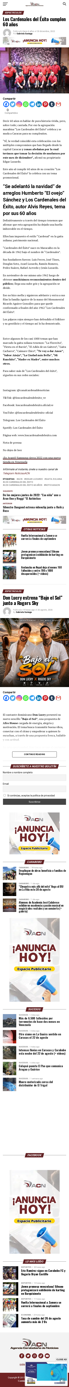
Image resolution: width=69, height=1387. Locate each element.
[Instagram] (19, 104)
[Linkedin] (39, 104)
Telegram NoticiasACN (16, 473)
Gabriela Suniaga (24, 612)
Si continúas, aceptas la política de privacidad (31, 795)
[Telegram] (32, 104)
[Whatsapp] (26, 104)
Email (6, 784)
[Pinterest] (45, 104)
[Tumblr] (52, 104)
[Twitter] (13, 104)
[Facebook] (6, 104)
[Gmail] (58, 104)
